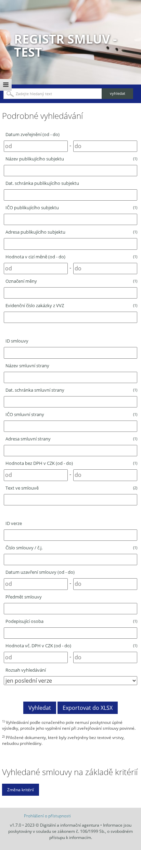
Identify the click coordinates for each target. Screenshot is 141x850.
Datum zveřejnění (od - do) (32, 134)
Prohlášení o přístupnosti (47, 816)
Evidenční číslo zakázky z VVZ (71, 305)
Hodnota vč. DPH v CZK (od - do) (71, 645)
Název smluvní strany (27, 365)
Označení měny (71, 281)
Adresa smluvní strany (71, 439)
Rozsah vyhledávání (25, 670)
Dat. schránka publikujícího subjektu (42, 183)
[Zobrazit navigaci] (6, 85)
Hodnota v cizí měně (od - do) (71, 257)
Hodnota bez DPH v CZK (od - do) (71, 463)
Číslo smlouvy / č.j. (71, 548)
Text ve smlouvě (71, 488)
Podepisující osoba (71, 621)
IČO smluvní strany (71, 414)
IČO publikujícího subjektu (71, 207)
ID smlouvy (16, 341)
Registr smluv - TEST (65, 45)
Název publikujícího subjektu (71, 159)
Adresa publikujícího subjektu (71, 232)
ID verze (13, 523)
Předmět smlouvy (23, 597)
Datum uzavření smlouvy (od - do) (40, 572)
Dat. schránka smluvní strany (71, 390)
